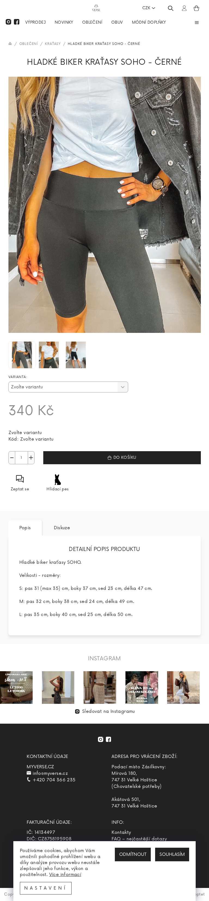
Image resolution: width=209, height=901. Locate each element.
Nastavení (45, 888)
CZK (146, 8)
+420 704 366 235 (54, 780)
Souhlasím (172, 854)
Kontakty (121, 832)
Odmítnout (132, 854)
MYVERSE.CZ (40, 767)
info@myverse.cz (50, 773)
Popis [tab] (25, 528)
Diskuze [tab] (62, 528)
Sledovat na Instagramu (108, 711)
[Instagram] (8, 22)
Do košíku (124, 457)
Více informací (65, 874)
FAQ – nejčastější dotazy (139, 839)
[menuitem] (35, 23)
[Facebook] (17, 22)
